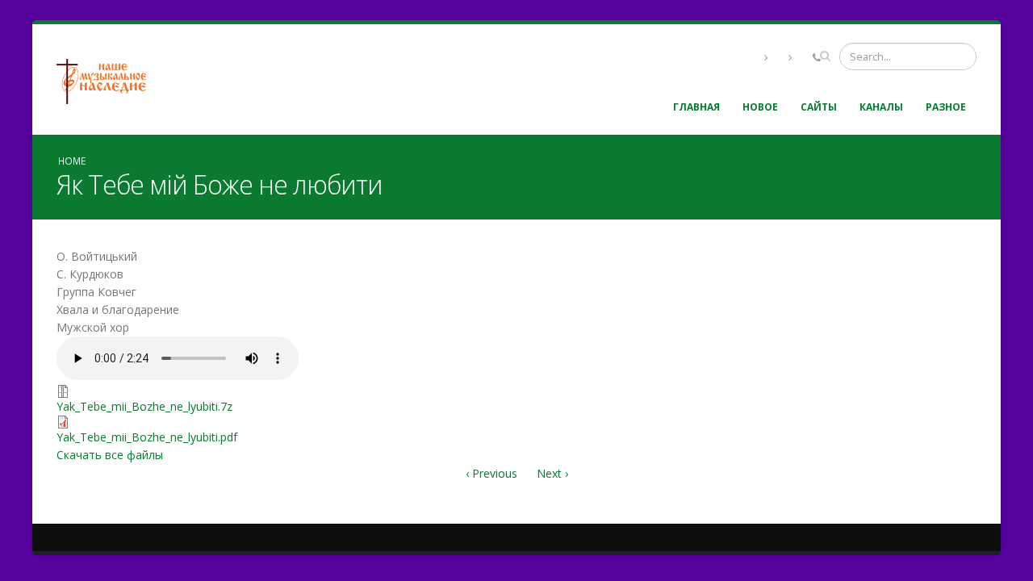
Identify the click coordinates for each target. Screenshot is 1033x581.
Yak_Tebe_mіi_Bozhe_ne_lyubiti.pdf (146, 437)
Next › (552, 473)
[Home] (107, 79)
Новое (760, 107)
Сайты (819, 107)
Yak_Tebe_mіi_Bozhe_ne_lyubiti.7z (144, 406)
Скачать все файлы (109, 454)
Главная (696, 107)
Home (72, 160)
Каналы (881, 107)
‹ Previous (491, 473)
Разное (946, 107)
